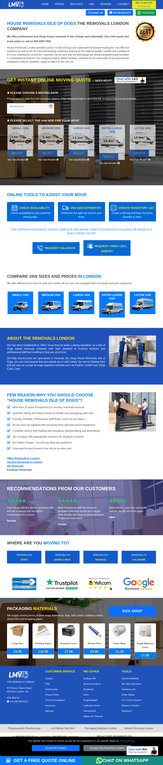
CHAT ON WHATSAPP (125, 760)
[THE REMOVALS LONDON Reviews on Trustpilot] (62, 583)
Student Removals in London (24, 462)
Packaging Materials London (101, 728)
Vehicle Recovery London (138, 728)
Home (45, 4)
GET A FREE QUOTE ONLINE (43, 760)
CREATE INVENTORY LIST (133, 212)
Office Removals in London (23, 458)
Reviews (105, 4)
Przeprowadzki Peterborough (24, 728)
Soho (86, 694)
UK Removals (15, 466)
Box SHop (76, 4)
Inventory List (128, 689)
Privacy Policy (127, 741)
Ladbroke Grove (91, 705)
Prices (59, 4)
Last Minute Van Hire (62, 728)
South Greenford (91, 684)
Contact (123, 4)
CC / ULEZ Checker (132, 700)
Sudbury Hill (89, 678)
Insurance (50, 705)
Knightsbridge (90, 700)
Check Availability (130, 678)
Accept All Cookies (55, 748)
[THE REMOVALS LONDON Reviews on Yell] (100, 583)
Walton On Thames (93, 716)
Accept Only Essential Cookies (107, 748)
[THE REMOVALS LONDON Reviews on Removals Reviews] (24, 583)
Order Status (128, 694)
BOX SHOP (132, 611)
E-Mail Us (14, 697)
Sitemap (49, 711)
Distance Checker (130, 705)
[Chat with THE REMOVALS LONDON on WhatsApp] (99, 760)
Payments (127, 711)
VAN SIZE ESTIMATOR (81, 212)
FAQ (47, 684)
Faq (91, 4)
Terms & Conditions (55, 700)
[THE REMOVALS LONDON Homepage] (16, 4)
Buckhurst (88, 689)
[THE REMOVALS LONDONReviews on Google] (138, 583)
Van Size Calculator (131, 684)
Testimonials (51, 689)
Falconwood (89, 711)
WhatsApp (148, 12)
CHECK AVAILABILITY (30, 212)
